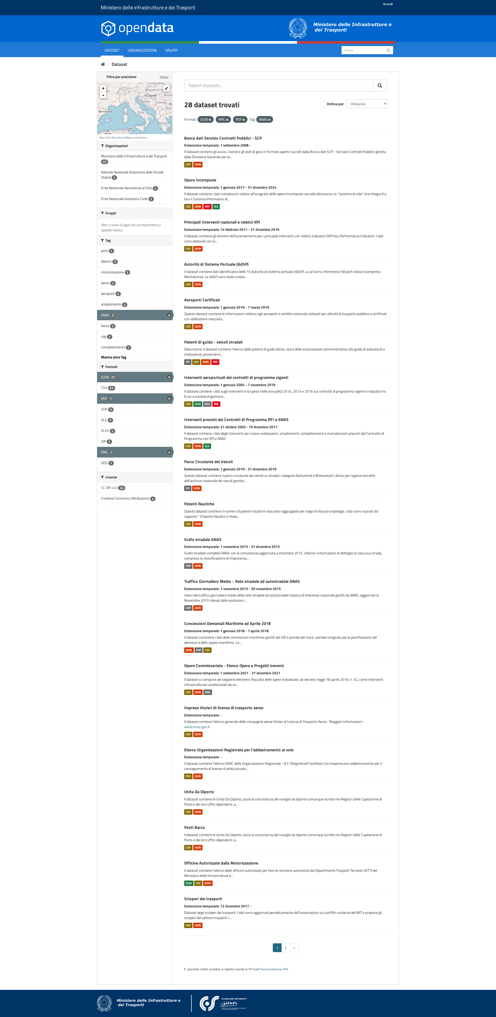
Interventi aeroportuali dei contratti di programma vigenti (236, 377)
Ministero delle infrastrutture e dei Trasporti (148, 7)
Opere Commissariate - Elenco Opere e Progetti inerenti (234, 665)
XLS (216, 206)
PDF (207, 206)
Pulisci (164, 76)
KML (207, 692)
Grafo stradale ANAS (202, 539)
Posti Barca (194, 827)
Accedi (388, 3)
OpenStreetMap (121, 137)
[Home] (103, 64)
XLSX (198, 404)
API (250, 969)
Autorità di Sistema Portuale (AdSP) (216, 264)
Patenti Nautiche (199, 504)
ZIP (188, 362)
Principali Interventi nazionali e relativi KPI (222, 222)
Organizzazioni (142, 50)
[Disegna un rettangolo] (166, 88)
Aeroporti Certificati (202, 300)
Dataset (112, 50)
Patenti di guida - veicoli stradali (213, 342)
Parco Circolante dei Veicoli (208, 461)
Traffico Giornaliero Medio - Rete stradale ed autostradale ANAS (242, 581)
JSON (198, 164)
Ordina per (335, 103)
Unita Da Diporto (199, 792)
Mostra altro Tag (113, 357)
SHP (188, 566)
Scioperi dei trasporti (203, 899)
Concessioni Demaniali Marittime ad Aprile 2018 (227, 623)
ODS (207, 404)
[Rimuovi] (210, 120)
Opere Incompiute (200, 180)
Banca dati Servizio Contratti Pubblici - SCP (223, 138)
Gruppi (171, 50)
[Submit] (388, 50)
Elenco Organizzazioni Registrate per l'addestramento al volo (239, 750)
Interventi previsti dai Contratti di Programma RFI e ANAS (236, 419)
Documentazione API (273, 969)
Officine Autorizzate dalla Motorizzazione (221, 863)
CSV (188, 164)
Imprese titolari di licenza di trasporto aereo (224, 708)
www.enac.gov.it (197, 726)
